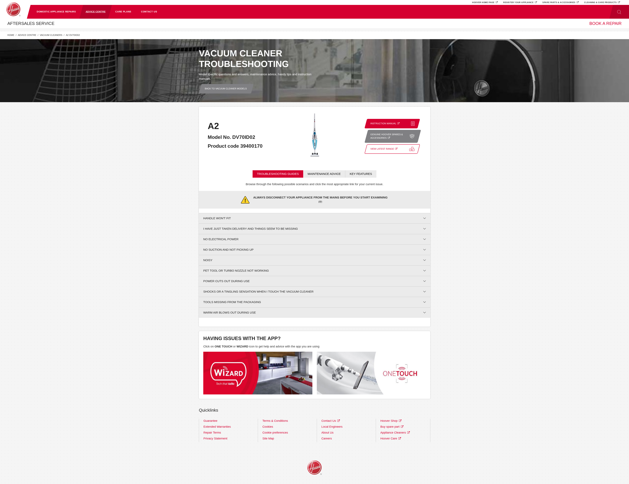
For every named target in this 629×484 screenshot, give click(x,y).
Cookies (267, 426)
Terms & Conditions (275, 420)
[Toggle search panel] (619, 12)
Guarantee (210, 420)
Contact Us (329, 420)
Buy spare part (390, 426)
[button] (56, 12)
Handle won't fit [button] (217, 218)
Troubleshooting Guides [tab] (278, 174)
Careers (326, 438)
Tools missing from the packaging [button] (232, 302)
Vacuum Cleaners (51, 35)
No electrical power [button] (220, 239)
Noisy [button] (207, 260)
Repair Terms (212, 432)
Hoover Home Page (483, 2)
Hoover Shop (389, 420)
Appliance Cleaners (393, 432)
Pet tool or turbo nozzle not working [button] (236, 270)
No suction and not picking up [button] (228, 249)
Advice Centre (27, 35)
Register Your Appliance (518, 2)
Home (10, 35)
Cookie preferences (275, 432)
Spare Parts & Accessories (559, 2)
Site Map (268, 438)
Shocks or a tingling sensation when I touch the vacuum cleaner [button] (258, 291)
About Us (327, 432)
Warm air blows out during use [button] (229, 312)
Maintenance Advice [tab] (324, 174)
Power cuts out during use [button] (226, 281)
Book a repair (605, 23)
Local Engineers (332, 426)
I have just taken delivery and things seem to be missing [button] (250, 228)
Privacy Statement (215, 438)
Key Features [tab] (361, 174)
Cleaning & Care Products (600, 2)
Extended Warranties (217, 426)
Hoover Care (389, 438)
